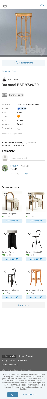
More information (30, 395)
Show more (23, 305)
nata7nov (14, 166)
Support (29, 356)
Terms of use (13, 370)
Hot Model (22, 360)
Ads (3, 370)
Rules (21, 356)
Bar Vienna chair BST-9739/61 (36, 290)
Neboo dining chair (9, 214)
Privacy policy (26, 370)
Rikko (28, 214)
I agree (13, 394)
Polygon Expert (8, 360)
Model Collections (10, 364)
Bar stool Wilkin (8, 252)
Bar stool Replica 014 (34, 252)
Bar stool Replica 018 (10, 290)
